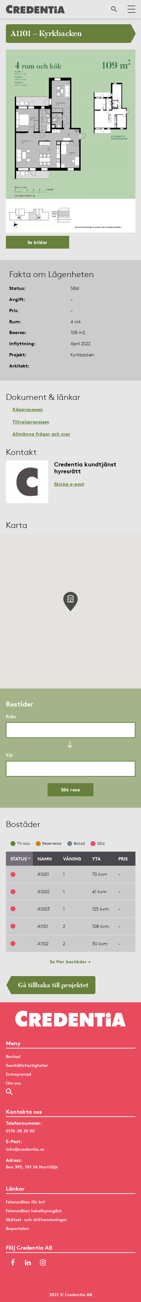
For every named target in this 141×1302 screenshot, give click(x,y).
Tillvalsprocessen (31, 422)
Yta (96, 858)
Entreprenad (18, 1074)
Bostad (13, 1056)
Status (18, 858)
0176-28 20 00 (20, 1130)
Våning (72, 858)
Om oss (13, 1082)
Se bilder (38, 242)
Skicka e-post (69, 484)
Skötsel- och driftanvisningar (36, 1219)
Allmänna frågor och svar (41, 434)
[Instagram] (43, 1263)
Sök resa (70, 789)
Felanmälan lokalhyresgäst (34, 1210)
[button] (70, 601)
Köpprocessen (27, 409)
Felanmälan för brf (25, 1201)
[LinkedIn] (28, 1263)
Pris (123, 858)
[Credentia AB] (35, 9)
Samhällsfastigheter (27, 1065)
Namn (44, 858)
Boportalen (17, 1228)
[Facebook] (13, 1263)
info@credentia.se (25, 1149)
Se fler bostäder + (70, 961)
